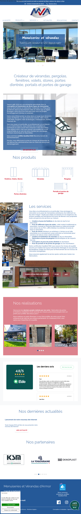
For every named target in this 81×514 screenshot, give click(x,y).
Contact (75, 20)
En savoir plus (29, 150)
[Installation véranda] (15, 336)
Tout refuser (4, 493)
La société (6, 20)
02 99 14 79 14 (52, 3)
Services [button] (33, 20)
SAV (66, 274)
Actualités (47, 20)
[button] (43, 65)
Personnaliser (10, 507)
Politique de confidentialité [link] (10, 510)
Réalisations (62, 20)
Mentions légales (31, 509)
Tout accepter (11, 504)
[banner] (40, 12)
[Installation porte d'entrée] (40, 336)
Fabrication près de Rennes (37, 274)
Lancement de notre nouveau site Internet (21, 420)
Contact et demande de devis (35, 3)
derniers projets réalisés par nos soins (37, 310)
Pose (57, 274)
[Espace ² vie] (66, 336)
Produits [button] (19, 20)
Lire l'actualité (21, 430)
